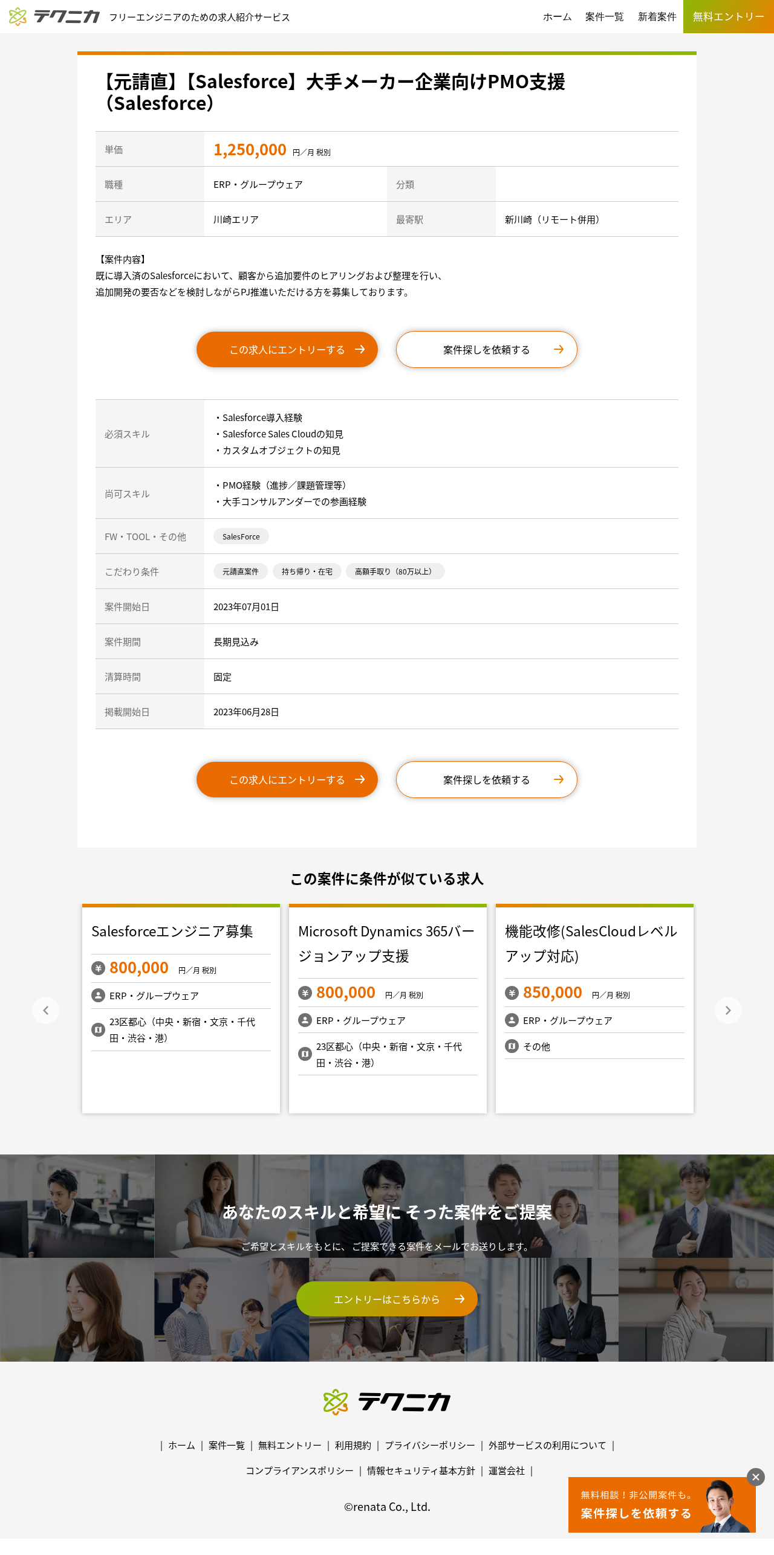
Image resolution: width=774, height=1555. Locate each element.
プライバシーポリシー (430, 1444)
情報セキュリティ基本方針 (421, 1470)
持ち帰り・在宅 (307, 571)
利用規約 (353, 1444)
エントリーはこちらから (387, 1299)
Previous (45, 1010)
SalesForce (241, 536)
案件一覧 (604, 16)
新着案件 (657, 16)
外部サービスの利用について (548, 1444)
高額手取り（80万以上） (395, 571)
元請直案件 (241, 571)
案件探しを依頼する (486, 349)
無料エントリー (290, 1444)
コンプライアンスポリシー (300, 1470)
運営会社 (507, 1470)
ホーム (557, 16)
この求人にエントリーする (287, 349)
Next (728, 1010)
